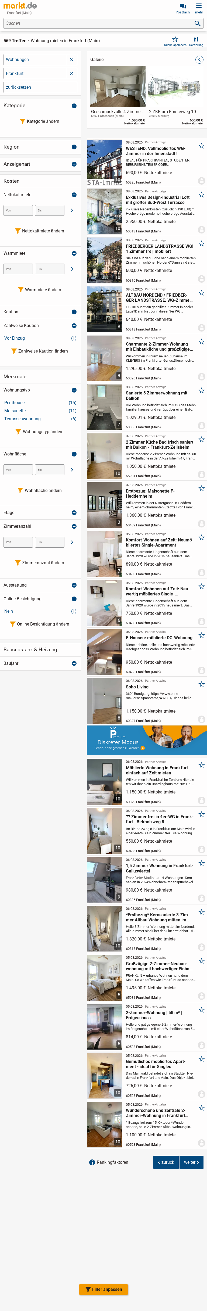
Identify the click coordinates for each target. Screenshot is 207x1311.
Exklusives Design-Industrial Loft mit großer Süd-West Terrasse (157, 200)
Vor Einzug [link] (40, 338)
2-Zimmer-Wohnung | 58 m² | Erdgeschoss (154, 1015)
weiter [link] (189, 1162)
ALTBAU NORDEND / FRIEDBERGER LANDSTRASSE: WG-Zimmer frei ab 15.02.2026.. (158, 298)
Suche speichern (175, 45)
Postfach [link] (183, 12)
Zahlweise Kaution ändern (43, 351)
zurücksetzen (18, 87)
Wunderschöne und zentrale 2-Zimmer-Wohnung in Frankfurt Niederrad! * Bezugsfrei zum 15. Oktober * (157, 1113)
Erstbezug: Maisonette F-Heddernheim (150, 494)
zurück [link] (167, 1162)
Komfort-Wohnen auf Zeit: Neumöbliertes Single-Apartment (160, 542)
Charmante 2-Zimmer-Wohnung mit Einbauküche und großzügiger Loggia (158, 347)
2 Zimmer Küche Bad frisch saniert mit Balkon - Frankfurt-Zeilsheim (159, 445)
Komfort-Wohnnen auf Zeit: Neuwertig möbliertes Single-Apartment (158, 591)
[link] (118, 96)
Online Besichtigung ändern (43, 624)
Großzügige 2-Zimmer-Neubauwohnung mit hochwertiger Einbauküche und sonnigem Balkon (160, 966)
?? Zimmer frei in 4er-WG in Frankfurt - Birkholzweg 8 (160, 819)
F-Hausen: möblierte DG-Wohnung (159, 637)
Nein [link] (40, 611)
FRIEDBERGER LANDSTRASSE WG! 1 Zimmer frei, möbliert (159, 249)
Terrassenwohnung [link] (40, 418)
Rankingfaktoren (112, 1162)
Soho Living (137, 686)
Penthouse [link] (40, 402)
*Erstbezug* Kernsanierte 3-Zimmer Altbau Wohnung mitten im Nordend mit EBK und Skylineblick (159, 917)
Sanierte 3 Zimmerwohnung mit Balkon (156, 395)
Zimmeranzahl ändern (43, 562)
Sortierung (196, 45)
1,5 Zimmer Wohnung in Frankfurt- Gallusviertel (159, 868)
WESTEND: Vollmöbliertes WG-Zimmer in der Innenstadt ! (155, 151)
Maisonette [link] (40, 410)
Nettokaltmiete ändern (43, 231)
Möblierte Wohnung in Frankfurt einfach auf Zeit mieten (157, 770)
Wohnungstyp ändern (43, 431)
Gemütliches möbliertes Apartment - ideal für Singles (155, 1064)
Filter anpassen (107, 1289)
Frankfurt (14, 73)
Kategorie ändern (43, 121)
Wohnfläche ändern (43, 490)
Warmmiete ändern (43, 289)
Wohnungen (17, 59)
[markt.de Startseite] (20, 5)
